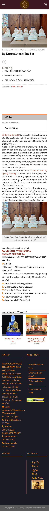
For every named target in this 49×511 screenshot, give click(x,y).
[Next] (47, 331)
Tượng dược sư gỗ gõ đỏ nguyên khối (36, 339)
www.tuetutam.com (37, 507)
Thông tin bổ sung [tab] (11, 123)
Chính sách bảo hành (35, 383)
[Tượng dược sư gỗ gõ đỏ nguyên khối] (36, 325)
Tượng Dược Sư (37, 50)
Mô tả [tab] (8, 117)
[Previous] (2, 331)
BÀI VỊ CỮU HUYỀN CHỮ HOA (16, 251)
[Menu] (3, 4)
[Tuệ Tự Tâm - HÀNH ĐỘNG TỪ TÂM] (24, 4)
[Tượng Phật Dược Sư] (12, 325)
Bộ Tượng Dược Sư (11, 135)
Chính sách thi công (34, 391)
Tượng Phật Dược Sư (12, 339)
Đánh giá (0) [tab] (11, 128)
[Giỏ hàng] (45, 4)
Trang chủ (7, 50)
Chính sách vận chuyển (35, 374)
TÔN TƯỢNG (20, 50)
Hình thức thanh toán (35, 366)
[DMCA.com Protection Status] (35, 400)
